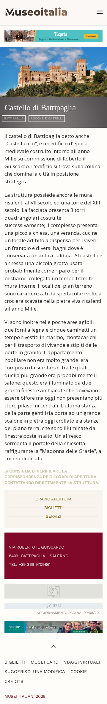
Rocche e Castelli (47, 118)
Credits (13, 681)
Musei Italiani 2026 (24, 696)
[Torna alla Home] (36, 12)
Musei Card (45, 662)
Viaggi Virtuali (82, 662)
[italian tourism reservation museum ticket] (53, 36)
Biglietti (14, 662)
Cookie (78, 671)
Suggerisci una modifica (34, 671)
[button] (100, 12)
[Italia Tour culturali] (53, 626)
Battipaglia (13, 118)
